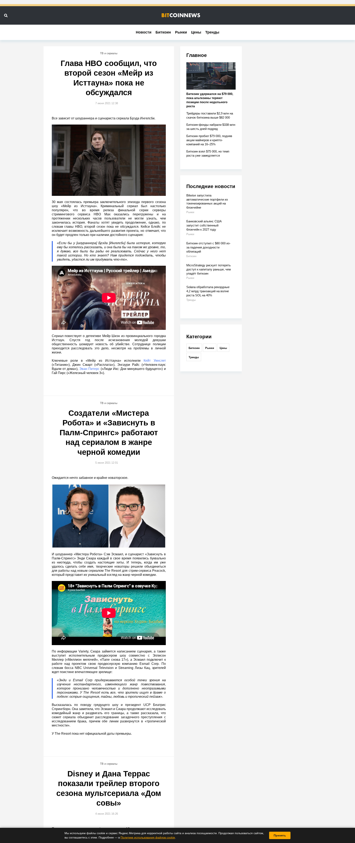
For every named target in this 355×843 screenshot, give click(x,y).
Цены (196, 32)
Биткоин (163, 32)
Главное (196, 55)
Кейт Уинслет (155, 360)
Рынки (181, 32)
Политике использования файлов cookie (148, 837)
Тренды (212, 32)
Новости (143, 32)
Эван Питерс (89, 369)
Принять (280, 835)
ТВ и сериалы (108, 53)
